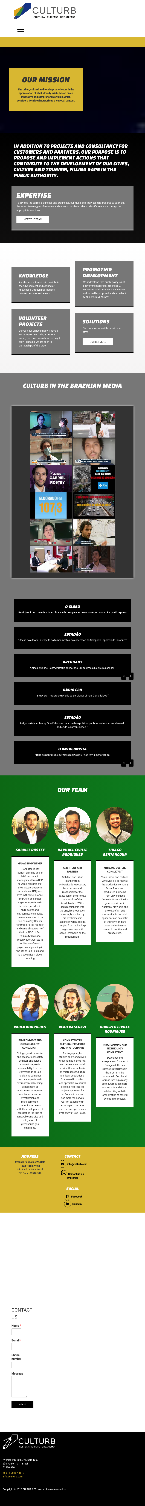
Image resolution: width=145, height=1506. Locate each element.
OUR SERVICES (98, 341)
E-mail (16, 1348)
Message (17, 1381)
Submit (22, 1412)
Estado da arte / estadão (72, 697)
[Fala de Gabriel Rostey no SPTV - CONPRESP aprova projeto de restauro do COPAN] (51, 424)
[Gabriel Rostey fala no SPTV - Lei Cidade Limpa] (94, 559)
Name (16, 1333)
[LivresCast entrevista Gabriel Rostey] (51, 478)
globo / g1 (73, 638)
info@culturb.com (77, 1171)
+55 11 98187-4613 (13, 1480)
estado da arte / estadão (72, 725)
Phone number (16, 1364)
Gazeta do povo (72, 669)
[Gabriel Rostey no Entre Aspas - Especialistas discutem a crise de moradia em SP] (51, 559)
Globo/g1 (72, 606)
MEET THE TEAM (33, 219)
